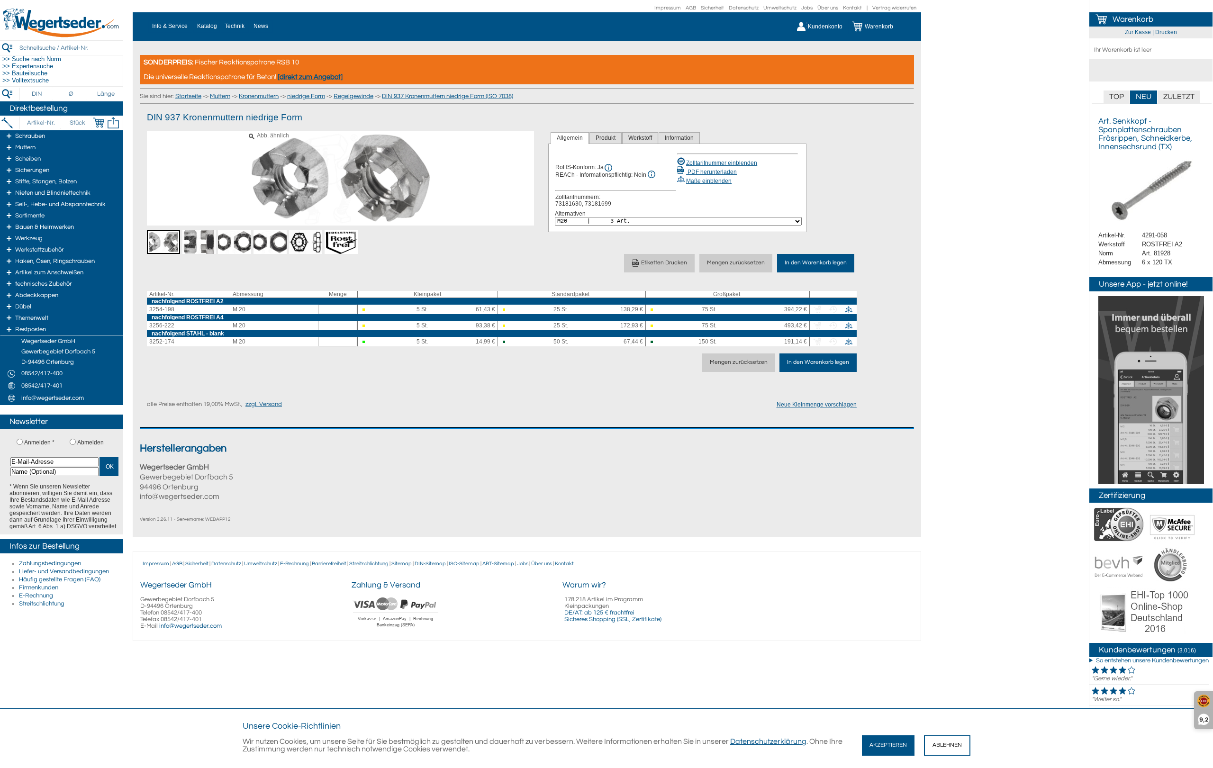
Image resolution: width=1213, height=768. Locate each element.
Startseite (188, 96)
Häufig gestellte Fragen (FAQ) (59, 579)
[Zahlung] (396, 628)
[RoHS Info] (608, 168)
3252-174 (161, 341)
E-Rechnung (36, 595)
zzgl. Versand (263, 404)
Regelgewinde (353, 96)
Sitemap (401, 563)
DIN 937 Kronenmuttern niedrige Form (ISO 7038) (447, 96)
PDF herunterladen (711, 172)
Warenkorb (1133, 19)
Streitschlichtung (41, 603)
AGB (691, 7)
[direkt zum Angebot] (310, 77)
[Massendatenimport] (113, 122)
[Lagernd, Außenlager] (508, 342)
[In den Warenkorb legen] (98, 122)
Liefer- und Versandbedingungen (64, 571)
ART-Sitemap (498, 563)
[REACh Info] (651, 174)
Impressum (667, 7)
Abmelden (90, 442)
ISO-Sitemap (464, 563)
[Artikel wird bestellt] (367, 309)
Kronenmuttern (259, 96)
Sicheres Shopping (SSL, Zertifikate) (612, 619)
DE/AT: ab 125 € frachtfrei (599, 612)
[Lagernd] (367, 342)
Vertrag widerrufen (894, 7)
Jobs (807, 7)
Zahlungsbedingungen (50, 563)
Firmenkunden (38, 587)
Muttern (220, 96)
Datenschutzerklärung (768, 741)
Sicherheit (712, 7)
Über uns (827, 7)
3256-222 (161, 325)
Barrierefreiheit (329, 563)
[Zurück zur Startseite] (61, 35)
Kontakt (852, 7)
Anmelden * (39, 442)
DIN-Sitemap (430, 563)
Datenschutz (744, 7)
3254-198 (161, 309)
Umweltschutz (780, 7)
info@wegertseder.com (190, 626)
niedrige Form (306, 96)
